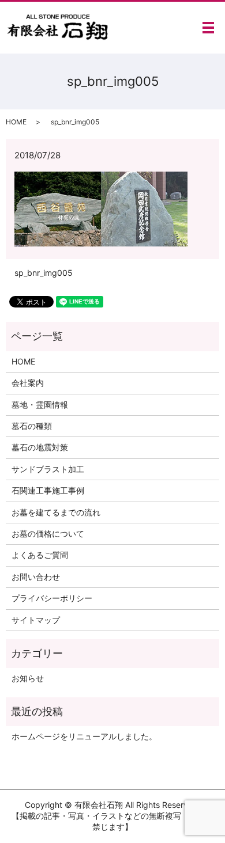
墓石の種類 (32, 426)
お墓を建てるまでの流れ (56, 512)
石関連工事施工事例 (48, 490)
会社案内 (28, 383)
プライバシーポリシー (52, 598)
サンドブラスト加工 (48, 469)
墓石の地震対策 (40, 447)
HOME (16, 121)
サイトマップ (36, 620)
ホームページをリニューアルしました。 (84, 736)
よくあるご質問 (40, 555)
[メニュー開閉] (208, 27)
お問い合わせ (36, 577)
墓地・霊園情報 (40, 404)
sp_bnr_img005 (43, 273)
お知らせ (28, 678)
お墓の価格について (48, 533)
